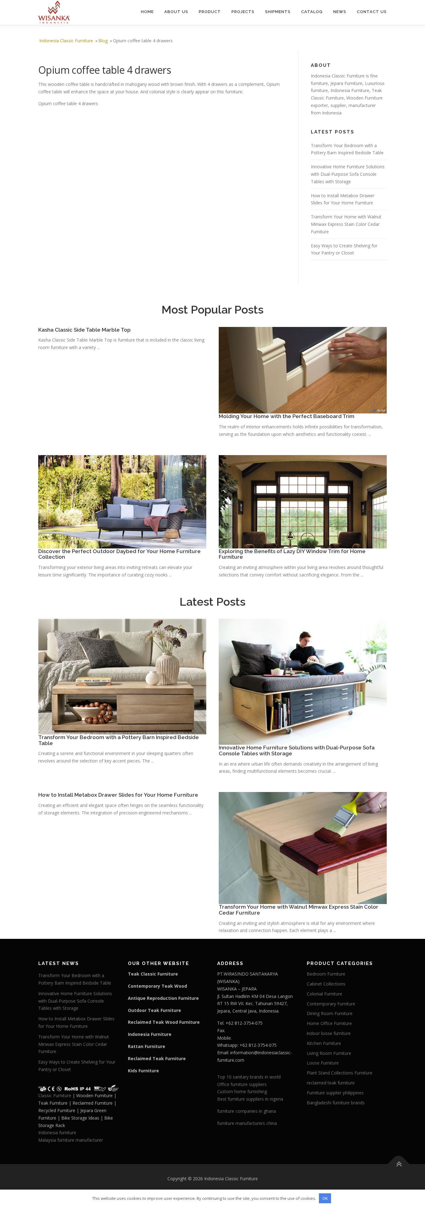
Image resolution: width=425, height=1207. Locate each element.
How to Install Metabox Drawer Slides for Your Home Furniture (118, 795)
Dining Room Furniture (330, 1013)
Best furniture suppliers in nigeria (250, 1099)
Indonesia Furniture (349, 90)
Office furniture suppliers (242, 1084)
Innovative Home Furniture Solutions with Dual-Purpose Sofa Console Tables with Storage (348, 174)
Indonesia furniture (57, 1132)
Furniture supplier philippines (335, 1093)
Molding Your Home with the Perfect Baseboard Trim (286, 416)
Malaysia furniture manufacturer (70, 1140)
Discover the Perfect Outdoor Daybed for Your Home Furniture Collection (119, 554)
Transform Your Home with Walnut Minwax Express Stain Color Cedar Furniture (346, 224)
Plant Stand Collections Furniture (339, 1073)
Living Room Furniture (329, 1053)
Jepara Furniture (346, 83)
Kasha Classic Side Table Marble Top (84, 330)
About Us (176, 11)
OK (325, 1198)
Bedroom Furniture (326, 974)
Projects (243, 11)
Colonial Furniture (324, 994)
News (339, 11)
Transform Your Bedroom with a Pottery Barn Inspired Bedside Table (118, 740)
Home (147, 11)
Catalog (312, 11)
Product (210, 11)
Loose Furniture (323, 1063)
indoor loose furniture (329, 1033)
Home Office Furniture (329, 1023)
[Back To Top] (399, 1164)
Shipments (278, 11)
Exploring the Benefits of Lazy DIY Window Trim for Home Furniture (292, 554)
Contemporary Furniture (331, 1004)
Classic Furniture (54, 1095)
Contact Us (372, 11)
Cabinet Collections (326, 984)
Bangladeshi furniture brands (336, 1103)
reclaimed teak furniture (331, 1083)
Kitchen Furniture (324, 1043)
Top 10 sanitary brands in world (249, 1077)
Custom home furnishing (242, 1091)
